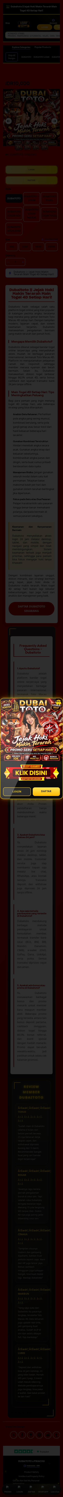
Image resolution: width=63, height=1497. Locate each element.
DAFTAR (46, 791)
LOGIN (17, 791)
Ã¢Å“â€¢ (58, 702)
